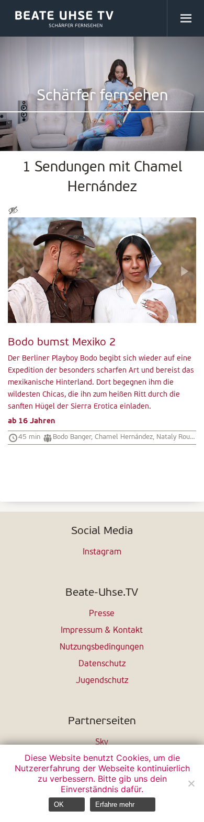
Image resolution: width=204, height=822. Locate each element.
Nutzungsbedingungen (102, 647)
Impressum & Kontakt (102, 631)
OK (59, 804)
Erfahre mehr (114, 804)
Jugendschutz (102, 681)
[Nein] (191, 783)
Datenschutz (102, 664)
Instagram (102, 552)
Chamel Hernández (124, 437)
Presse (102, 614)
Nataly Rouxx (176, 437)
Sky (101, 742)
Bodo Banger (72, 437)
